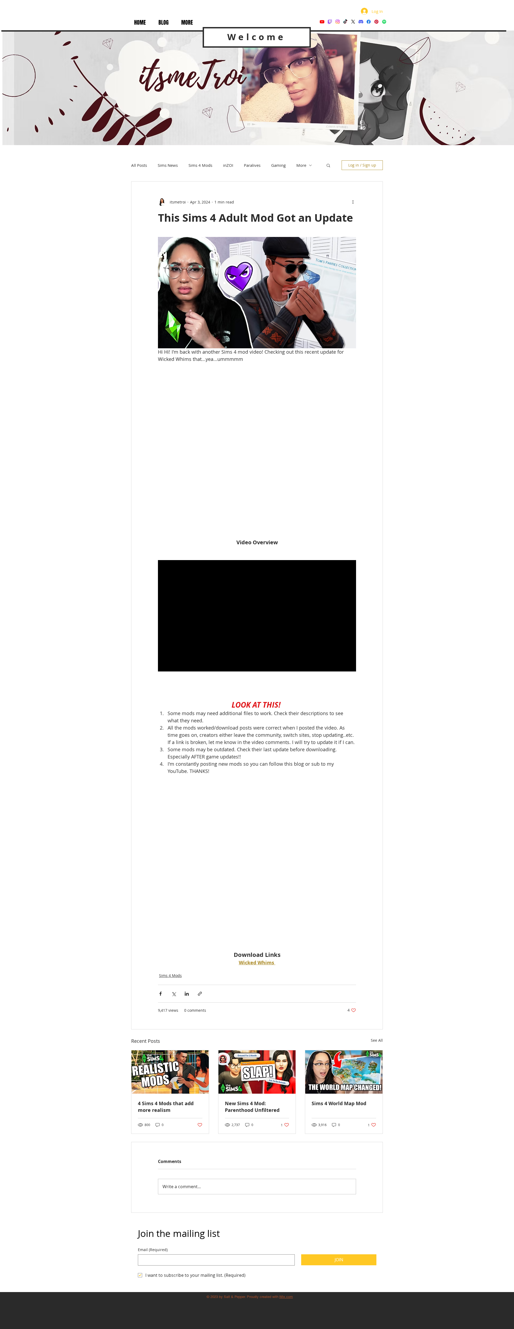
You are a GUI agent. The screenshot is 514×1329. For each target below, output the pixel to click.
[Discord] (361, 21)
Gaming (278, 165)
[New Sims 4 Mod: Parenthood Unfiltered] (257, 936)
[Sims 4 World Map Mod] (344, 936)
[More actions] (353, 202)
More (301, 165)
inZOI (228, 165)
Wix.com (286, 1161)
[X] (353, 21)
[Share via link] (199, 857)
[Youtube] (322, 21)
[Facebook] (368, 21)
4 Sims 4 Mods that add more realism (166, 970)
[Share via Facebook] (160, 857)
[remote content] (257, 424)
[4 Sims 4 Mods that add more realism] (170, 936)
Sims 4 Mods (200, 165)
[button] (187, 23)
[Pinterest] (376, 21)
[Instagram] (337, 21)
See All (377, 904)
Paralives (252, 165)
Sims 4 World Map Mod (339, 967)
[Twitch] (329, 21)
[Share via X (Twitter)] (173, 857)
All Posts (139, 165)
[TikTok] (345, 21)
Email (153, 1113)
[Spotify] (384, 21)
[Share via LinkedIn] (186, 857)
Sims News (168, 165)
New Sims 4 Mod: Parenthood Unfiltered (252, 970)
